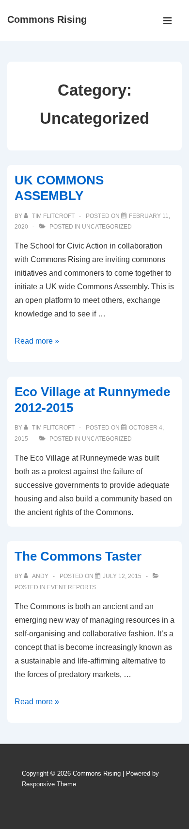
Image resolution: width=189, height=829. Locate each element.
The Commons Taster (78, 556)
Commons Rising (47, 19)
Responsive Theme (49, 784)
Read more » (37, 341)
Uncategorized (107, 226)
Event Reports (71, 587)
